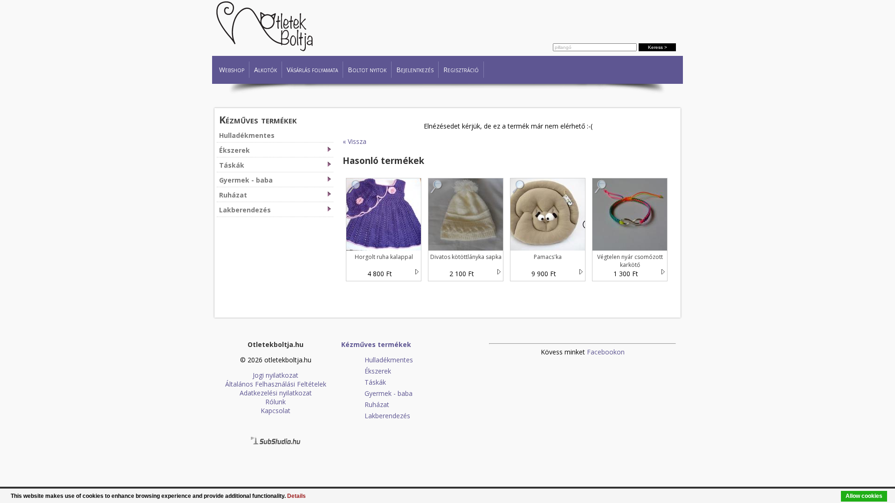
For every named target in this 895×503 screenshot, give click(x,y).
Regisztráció (461, 69)
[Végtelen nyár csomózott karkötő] (601, 191)
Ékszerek (234, 150)
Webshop (231, 69)
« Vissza (354, 141)
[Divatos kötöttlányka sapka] (437, 191)
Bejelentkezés (415, 69)
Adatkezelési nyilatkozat (276, 392)
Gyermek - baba (246, 180)
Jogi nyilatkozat (275, 375)
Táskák (231, 165)
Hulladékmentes (247, 135)
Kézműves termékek (258, 119)
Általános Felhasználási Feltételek (275, 384)
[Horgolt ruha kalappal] (355, 191)
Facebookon (606, 351)
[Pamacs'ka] (519, 191)
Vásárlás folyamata (312, 69)
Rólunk (275, 401)
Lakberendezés (245, 209)
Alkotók (265, 69)
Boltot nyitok (367, 69)
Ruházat (233, 194)
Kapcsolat (275, 410)
